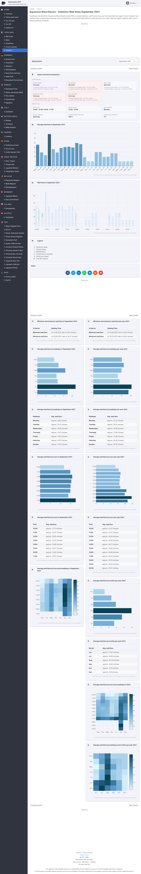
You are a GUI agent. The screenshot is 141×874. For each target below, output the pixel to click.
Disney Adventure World (14, 92)
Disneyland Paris (11, 89)
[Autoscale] (127, 131)
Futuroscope (10, 99)
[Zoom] (114, 131)
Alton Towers (10, 161)
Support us (9, 28)
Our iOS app (9, 21)
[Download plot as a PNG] (110, 131)
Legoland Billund (11, 196)
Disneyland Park (11, 240)
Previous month (36, 69)
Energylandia (10, 208)
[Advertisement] (84, 40)
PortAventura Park (12, 145)
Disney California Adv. (13, 243)
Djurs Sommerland (12, 199)
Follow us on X (84, 855)
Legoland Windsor (12, 168)
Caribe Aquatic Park (12, 152)
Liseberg (8, 136)
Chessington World (12, 171)
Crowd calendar (11, 47)
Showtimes (9, 43)
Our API (8, 24)
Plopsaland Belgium (12, 180)
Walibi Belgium (10, 184)
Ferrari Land (9, 149)
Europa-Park (10, 59)
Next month (133, 69)
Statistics (8, 50)
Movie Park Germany (12, 73)
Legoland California (12, 264)
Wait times (9, 36)
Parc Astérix (9, 96)
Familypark (9, 217)
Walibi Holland (10, 127)
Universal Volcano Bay (13, 257)
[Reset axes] (131, 131)
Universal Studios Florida (14, 247)
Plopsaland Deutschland (14, 80)
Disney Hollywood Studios (14, 233)
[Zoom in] (121, 131)
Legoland (39, 9)
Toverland (9, 124)
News (7, 40)
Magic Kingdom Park (12, 226)
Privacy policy (10, 277)
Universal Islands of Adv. (14, 250)
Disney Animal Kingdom (13, 236)
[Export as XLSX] (135, 131)
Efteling (8, 120)
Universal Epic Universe (13, 254)
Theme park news (11, 17)
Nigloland (8, 103)
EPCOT (8, 230)
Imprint (8, 280)
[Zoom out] (124, 131)
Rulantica (8, 66)
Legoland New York (12, 261)
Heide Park (9, 76)
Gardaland (9, 112)
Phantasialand (10, 69)
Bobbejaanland (10, 187)
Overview (8, 14)
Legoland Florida (11, 268)
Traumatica (9, 63)
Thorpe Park (9, 164)
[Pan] (117, 131)
